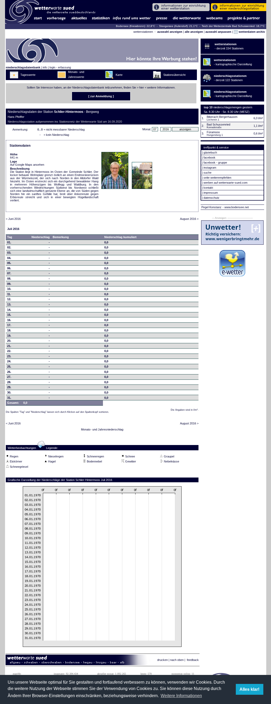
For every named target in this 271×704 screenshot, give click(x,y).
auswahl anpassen (218, 31)
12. (9, 299)
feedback (193, 659)
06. (9, 268)
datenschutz (211, 197)
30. (9, 392)
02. (9, 247)
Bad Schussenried (218, 124)
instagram (210, 167)
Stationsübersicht (174, 74)
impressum (211, 192)
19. (9, 335)
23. (9, 356)
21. (9, 346)
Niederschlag (40, 237)
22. (9, 351)
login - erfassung (60, 67)
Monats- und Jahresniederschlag (102, 429)
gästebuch (210, 152)
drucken (162, 659)
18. (9, 330)
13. (9, 304)
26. (9, 371)
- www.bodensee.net (236, 207)
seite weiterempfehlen (217, 177)
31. (9, 397)
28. (9, 382)
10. (9, 288)
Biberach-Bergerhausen (222, 116)
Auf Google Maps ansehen (27, 164)
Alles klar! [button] (249, 689)
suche (207, 172)
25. (9, 366)
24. (9, 361)
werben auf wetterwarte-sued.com (225, 182)
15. (9, 314)
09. (9, 283)
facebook (209, 157)
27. (9, 376)
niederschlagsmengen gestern (232, 107)
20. (9, 340)
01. (9, 242)
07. (9, 273)
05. (9, 263)
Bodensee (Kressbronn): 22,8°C (136, 26)
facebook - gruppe (215, 162)
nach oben (177, 659)
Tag (9, 237)
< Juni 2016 (13, 218)
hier (141, 87)
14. (9, 309)
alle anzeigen (194, 31)
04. (9, 258)
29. (9, 387)
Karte (119, 74)
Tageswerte (27, 74)
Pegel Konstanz (211, 207)
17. (9, 325)
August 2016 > (189, 218)
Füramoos (213, 132)
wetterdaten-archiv (251, 31)
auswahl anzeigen (169, 31)
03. (9, 252)
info (45, 67)
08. (9, 278)
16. (9, 320)
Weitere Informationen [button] (181, 695)
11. (9, 294)
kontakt (208, 187)
